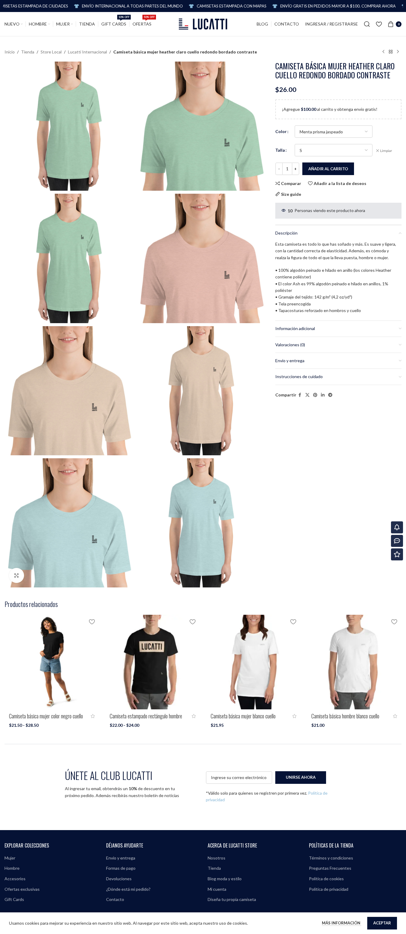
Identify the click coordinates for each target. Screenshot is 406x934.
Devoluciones (119, 878)
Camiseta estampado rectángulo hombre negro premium (146, 719)
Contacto (115, 899)
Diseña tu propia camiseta (232, 899)
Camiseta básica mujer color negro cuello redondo (46, 719)
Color (281, 131)
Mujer (10, 857)
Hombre (12, 868)
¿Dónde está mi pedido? (128, 889)
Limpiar (386, 150)
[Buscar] (367, 24)
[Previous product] (383, 52)
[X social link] (307, 395)
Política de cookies (326, 878)
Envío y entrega (120, 857)
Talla (280, 150)
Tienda (27, 51)
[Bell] (397, 527)
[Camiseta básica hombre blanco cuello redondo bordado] (354, 662)
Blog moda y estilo (225, 878)
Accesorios (15, 878)
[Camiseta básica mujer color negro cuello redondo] (52, 662)
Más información (341, 922)
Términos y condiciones (331, 857)
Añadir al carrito (328, 168)
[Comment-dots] (397, 541)
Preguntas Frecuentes (330, 868)
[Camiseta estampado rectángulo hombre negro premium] (152, 662)
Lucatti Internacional (87, 51)
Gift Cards (14, 899)
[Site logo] (203, 23)
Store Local (51, 51)
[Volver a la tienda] (390, 52)
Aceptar (382, 922)
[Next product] (397, 52)
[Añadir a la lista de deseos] (91, 621)
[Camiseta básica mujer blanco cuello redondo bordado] (253, 662)
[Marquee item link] (302, 6)
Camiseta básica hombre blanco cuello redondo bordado (345, 719)
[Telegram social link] (330, 395)
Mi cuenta (217, 889)
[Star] (397, 554)
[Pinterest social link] (315, 395)
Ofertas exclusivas (22, 889)
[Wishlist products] (379, 24)
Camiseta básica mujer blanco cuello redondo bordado (243, 719)
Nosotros (216, 857)
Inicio (10, 51)
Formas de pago (121, 868)
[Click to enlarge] (16, 575)
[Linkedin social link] (322, 395)
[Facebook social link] (300, 395)
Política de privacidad (328, 889)
